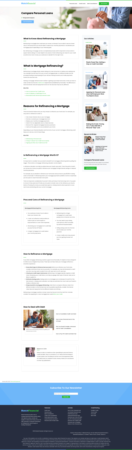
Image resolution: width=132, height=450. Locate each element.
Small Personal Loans (72, 413)
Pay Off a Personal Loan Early (74, 419)
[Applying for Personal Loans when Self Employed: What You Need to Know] (96, 82)
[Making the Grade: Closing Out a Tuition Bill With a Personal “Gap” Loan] (96, 113)
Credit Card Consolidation (51, 415)
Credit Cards (89, 42)
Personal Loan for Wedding (74, 422)
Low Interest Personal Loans (74, 412)
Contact (98, 434)
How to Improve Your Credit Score (35, 91)
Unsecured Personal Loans (74, 415)
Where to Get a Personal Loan (75, 424)
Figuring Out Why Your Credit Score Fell (36, 143)
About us (103, 434)
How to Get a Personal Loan (74, 410)
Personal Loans (89, 72)
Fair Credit (93, 413)
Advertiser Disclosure (78, 434)
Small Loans (47, 410)
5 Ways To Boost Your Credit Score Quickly (37, 141)
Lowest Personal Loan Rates (51, 419)
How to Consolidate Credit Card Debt (66, 314)
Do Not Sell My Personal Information (99, 432)
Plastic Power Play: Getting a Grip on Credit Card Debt (95, 63)
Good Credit (94, 412)
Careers (72, 432)
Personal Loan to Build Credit (74, 420)
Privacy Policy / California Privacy (82, 432)
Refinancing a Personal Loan (33, 139)
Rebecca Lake (42, 349)
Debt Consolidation (49, 413)
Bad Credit (93, 415)
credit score (41, 83)
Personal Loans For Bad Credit (52, 420)
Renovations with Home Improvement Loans (38, 95)
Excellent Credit (94, 410)
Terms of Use (93, 434)
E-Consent (86, 434)
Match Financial (39, 431)
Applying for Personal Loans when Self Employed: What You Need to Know (95, 94)
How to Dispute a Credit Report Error (36, 93)
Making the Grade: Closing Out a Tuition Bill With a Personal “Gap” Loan (95, 126)
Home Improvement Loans (51, 417)
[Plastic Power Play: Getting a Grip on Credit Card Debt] (96, 52)
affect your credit (57, 294)
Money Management (15, 381)
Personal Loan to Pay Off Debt (75, 417)
